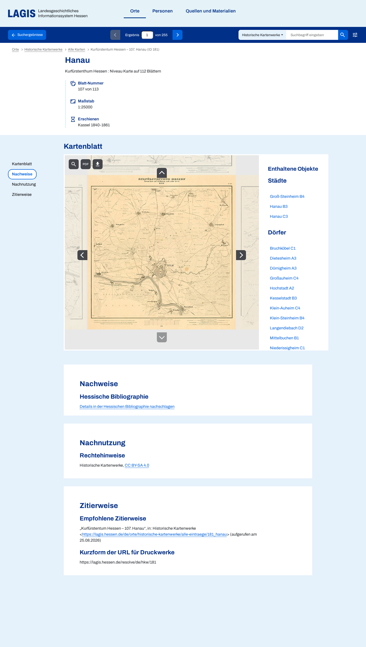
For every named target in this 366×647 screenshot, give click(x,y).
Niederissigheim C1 (287, 348)
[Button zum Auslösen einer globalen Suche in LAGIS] (343, 35)
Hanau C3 (279, 216)
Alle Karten (76, 49)
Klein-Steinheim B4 (287, 318)
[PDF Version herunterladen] (86, 164)
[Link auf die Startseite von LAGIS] (49, 13)
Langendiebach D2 (287, 328)
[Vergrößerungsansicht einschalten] (74, 164)
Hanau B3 (279, 206)
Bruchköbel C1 (283, 248)
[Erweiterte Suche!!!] (355, 35)
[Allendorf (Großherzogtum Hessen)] (178, 35)
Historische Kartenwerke (261, 35)
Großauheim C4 (284, 278)
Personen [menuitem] (162, 10)
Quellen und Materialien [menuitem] (211, 10)
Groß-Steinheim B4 (287, 196)
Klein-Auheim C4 (285, 308)
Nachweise (22, 174)
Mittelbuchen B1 (284, 338)
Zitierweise (22, 194)
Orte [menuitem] (134, 10)
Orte (15, 49)
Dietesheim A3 (283, 258)
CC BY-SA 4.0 (137, 465)
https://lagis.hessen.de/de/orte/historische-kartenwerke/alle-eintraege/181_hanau (154, 534)
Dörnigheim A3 (283, 268)
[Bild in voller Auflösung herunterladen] (98, 164)
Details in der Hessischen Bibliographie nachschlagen (127, 406)
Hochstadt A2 (282, 288)
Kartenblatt (22, 164)
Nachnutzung (24, 184)
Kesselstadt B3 (283, 298)
